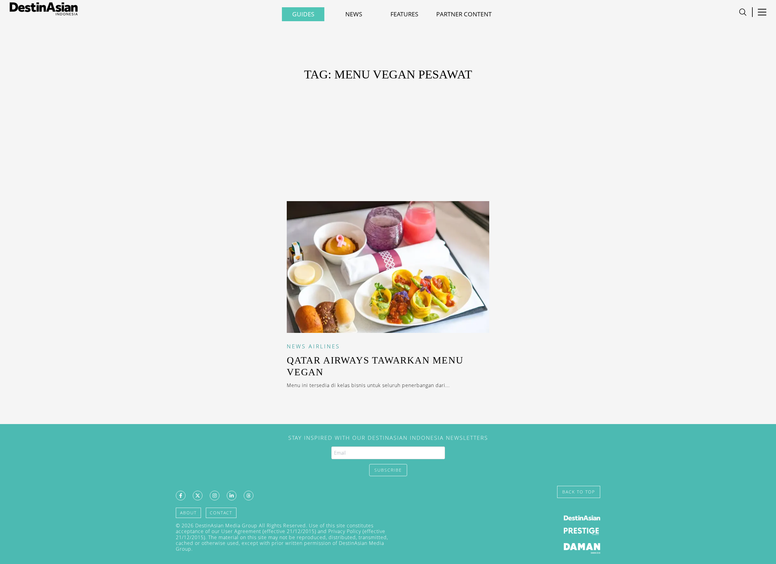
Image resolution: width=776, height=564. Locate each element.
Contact (221, 513)
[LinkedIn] (231, 495)
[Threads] (248, 495)
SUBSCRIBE (388, 470)
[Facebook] (181, 495)
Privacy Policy (344, 531)
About (188, 513)
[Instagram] (214, 495)
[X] (197, 495)
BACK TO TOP (578, 492)
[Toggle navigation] (742, 12)
